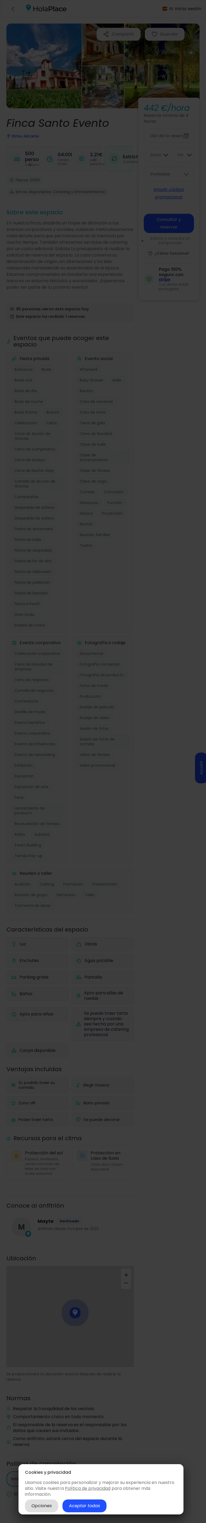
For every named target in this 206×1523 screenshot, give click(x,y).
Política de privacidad (88, 1488)
